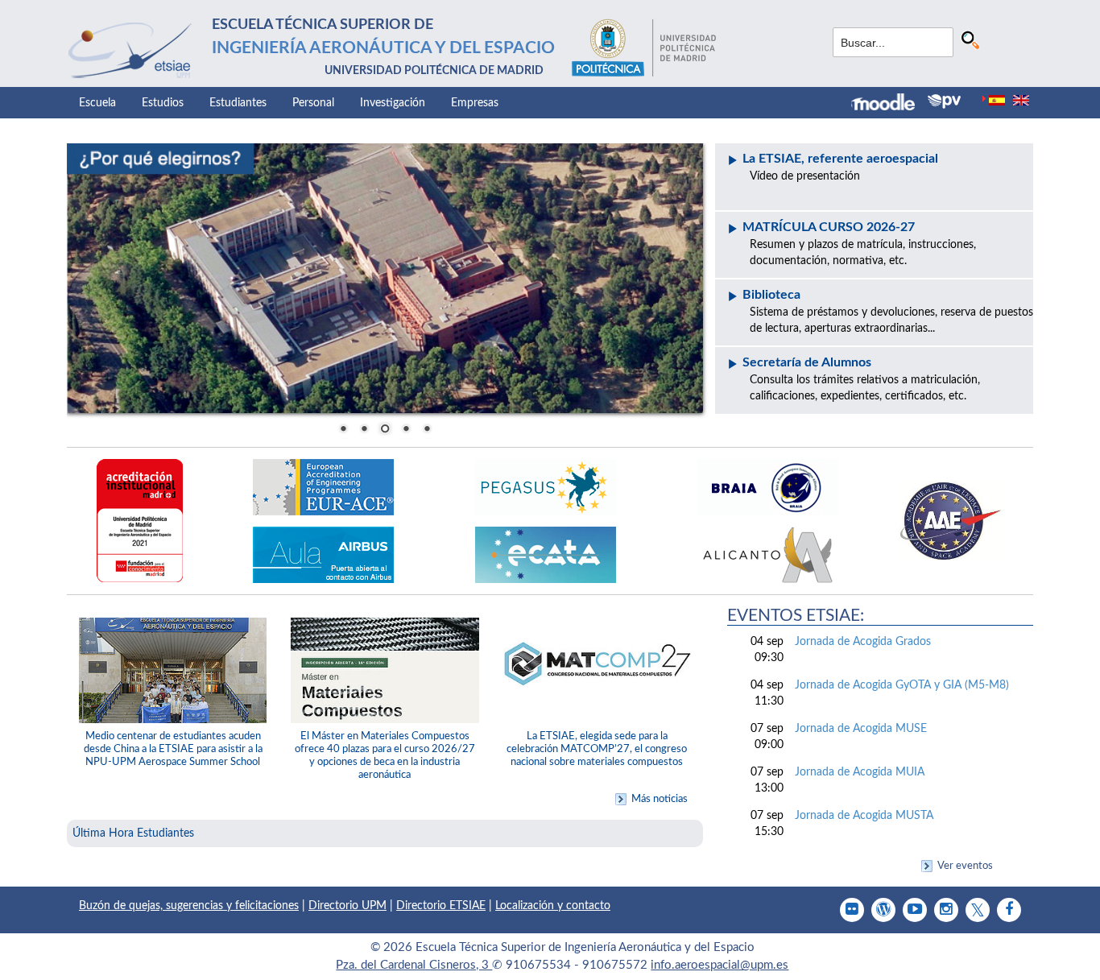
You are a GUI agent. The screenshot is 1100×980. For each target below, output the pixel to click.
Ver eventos (965, 865)
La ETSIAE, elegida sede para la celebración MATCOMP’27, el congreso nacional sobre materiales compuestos (597, 748)
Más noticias (659, 799)
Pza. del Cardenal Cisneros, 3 (414, 965)
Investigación (392, 103)
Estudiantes (238, 103)
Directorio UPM (347, 906)
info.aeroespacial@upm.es (719, 965)
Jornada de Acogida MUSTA (864, 815)
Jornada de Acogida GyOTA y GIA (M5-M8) (902, 685)
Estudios (163, 103)
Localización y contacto (552, 906)
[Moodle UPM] (889, 104)
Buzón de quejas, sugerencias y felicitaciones (189, 906)
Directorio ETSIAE (441, 906)
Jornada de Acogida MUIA (859, 772)
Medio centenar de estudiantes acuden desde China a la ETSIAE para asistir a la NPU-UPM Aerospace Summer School (173, 748)
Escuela (97, 103)
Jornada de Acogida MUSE (861, 728)
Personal (313, 103)
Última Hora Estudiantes (133, 833)
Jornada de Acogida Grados (863, 641)
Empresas (474, 103)
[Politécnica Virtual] (944, 101)
